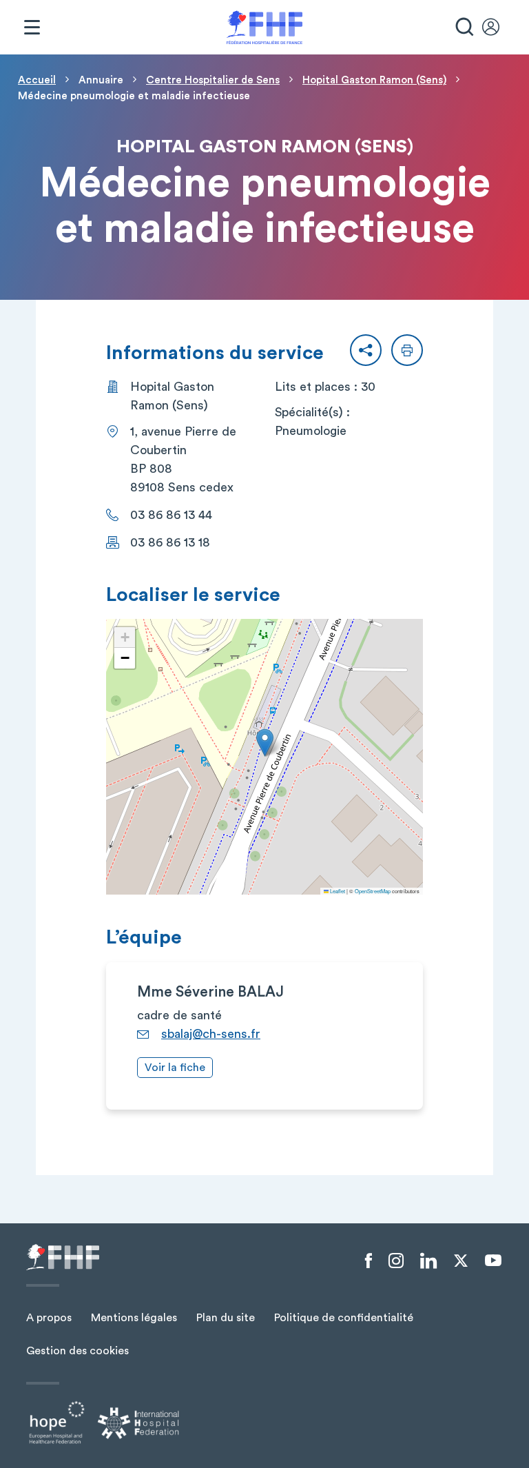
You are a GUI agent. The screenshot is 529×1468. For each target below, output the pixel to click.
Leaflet (337, 891)
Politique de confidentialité (343, 1317)
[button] (366, 350)
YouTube (493, 1261)
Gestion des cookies (77, 1350)
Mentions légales (134, 1317)
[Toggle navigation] (31, 27)
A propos (49, 1317)
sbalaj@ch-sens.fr (210, 1034)
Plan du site (225, 1317)
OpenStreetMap (373, 891)
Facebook (368, 1261)
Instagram (396, 1261)
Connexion (497, 27)
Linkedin (428, 1261)
